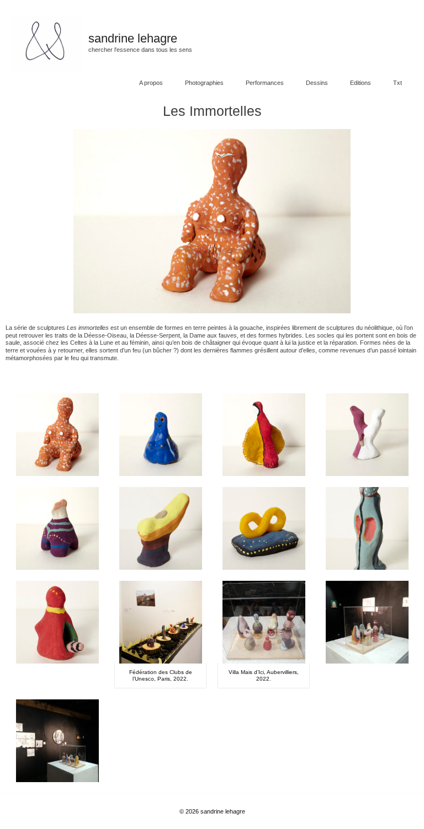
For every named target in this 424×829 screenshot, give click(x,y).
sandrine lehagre (132, 38)
